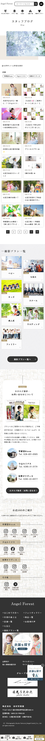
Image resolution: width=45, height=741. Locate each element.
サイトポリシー (29, 661)
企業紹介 (5, 661)
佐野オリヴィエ (35, 76)
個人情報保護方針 (9, 664)
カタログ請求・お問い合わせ (22, 490)
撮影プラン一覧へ (22, 359)
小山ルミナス (21, 76)
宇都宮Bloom (8, 76)
